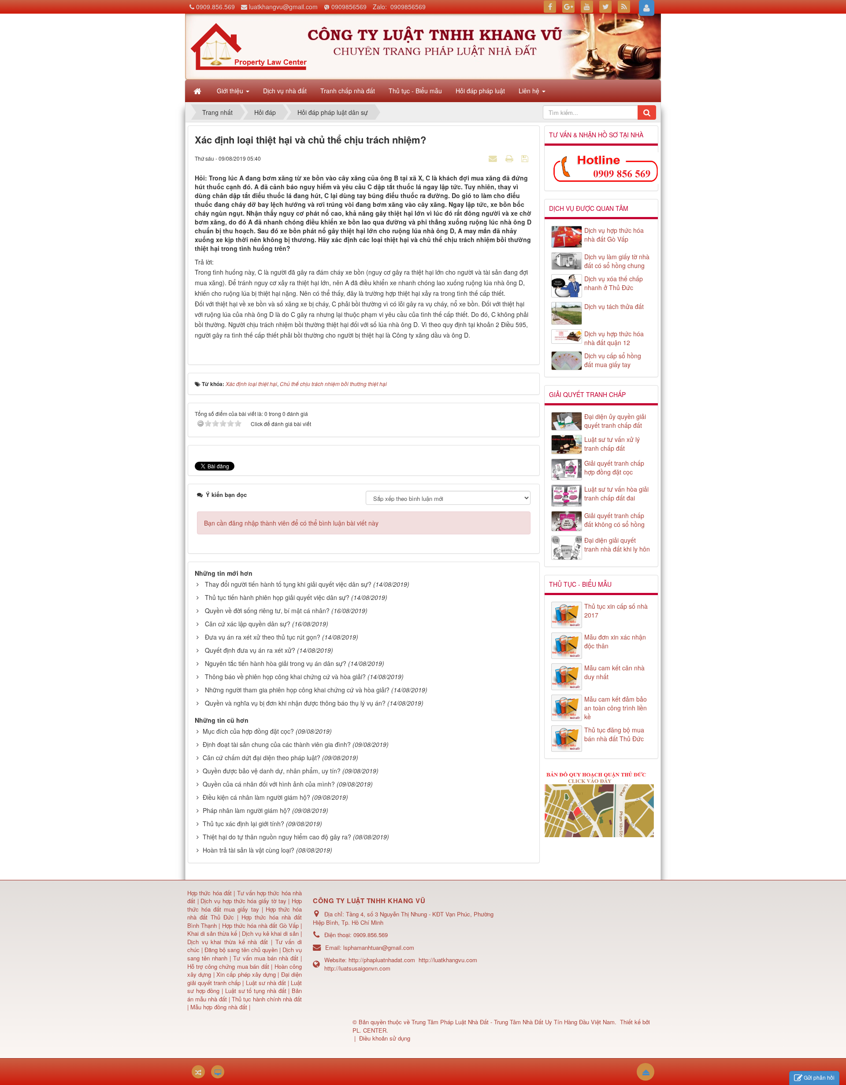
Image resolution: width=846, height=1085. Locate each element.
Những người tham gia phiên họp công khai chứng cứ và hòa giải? (297, 689)
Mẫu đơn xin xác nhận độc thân (615, 641)
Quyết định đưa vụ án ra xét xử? (250, 650)
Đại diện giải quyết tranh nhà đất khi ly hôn (617, 544)
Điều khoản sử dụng (384, 1038)
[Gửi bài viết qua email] (494, 158)
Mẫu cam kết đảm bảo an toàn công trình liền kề (615, 708)
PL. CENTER (369, 1030)
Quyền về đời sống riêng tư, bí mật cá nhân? (267, 610)
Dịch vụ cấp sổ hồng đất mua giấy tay (612, 360)
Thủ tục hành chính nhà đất (267, 999)
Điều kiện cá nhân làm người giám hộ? (256, 797)
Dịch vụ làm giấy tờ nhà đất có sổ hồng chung (616, 261)
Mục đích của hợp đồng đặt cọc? (248, 731)
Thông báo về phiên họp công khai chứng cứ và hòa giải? (285, 676)
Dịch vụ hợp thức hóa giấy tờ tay (242, 901)
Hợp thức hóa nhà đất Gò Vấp (260, 925)
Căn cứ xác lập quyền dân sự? (247, 623)
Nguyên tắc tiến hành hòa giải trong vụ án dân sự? (275, 663)
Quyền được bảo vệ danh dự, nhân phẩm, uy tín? (272, 770)
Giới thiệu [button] (231, 90)
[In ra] (510, 158)
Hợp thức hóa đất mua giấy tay (244, 905)
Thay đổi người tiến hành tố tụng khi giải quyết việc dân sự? (288, 584)
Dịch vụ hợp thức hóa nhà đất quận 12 (614, 338)
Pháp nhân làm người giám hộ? (246, 810)
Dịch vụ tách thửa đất (614, 306)
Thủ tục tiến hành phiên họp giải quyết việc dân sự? (277, 597)
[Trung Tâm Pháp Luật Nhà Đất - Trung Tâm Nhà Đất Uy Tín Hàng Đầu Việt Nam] (248, 45)
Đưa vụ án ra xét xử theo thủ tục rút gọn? (262, 637)
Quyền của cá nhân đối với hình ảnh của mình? (269, 784)
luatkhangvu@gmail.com (283, 6)
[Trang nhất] (198, 91)
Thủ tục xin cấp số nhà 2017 (616, 610)
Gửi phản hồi (819, 1077)
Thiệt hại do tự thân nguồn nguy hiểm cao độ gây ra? (277, 836)
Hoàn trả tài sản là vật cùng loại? (248, 850)
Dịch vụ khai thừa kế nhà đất (227, 942)
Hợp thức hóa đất (209, 893)
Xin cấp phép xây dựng (246, 974)
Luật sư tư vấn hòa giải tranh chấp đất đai (616, 493)
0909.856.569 (215, 6)
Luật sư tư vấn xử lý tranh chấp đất (612, 443)
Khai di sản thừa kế (212, 933)
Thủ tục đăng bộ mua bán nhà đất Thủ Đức (614, 734)
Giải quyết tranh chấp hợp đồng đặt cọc (614, 467)
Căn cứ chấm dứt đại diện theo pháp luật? (261, 757)
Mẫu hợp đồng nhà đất (218, 1007)
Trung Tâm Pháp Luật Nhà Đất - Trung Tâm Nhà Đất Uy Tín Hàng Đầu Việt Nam (513, 1022)
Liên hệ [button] (530, 90)
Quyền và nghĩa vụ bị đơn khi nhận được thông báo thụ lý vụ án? (295, 703)
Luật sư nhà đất (265, 982)
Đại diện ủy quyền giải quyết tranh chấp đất (615, 421)
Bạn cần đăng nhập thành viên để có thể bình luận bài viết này (291, 523)
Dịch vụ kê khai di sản (271, 933)
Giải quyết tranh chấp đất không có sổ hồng (614, 520)
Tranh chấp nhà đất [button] (347, 90)
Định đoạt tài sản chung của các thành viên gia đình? (277, 744)
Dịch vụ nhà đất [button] (285, 90)
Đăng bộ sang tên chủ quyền (241, 949)
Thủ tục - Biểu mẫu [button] (415, 90)
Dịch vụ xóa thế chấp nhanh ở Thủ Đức (613, 283)
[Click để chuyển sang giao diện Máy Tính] (217, 1071)
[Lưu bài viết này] (526, 158)
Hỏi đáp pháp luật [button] (480, 90)
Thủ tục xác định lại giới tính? (243, 823)
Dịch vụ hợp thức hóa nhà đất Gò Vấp (614, 234)
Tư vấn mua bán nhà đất (267, 958)
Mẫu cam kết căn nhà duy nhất (614, 672)
